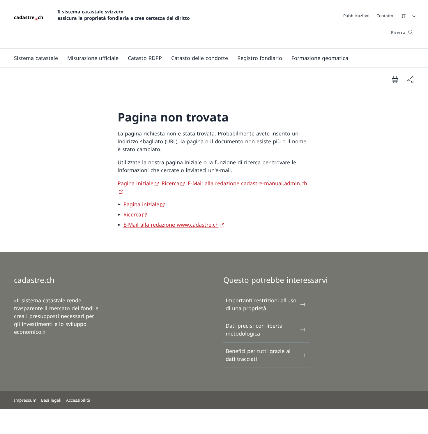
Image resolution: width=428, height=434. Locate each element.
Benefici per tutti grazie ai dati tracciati (258, 354)
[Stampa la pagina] (394, 79)
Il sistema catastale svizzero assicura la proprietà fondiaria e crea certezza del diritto (123, 14)
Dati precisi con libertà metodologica (254, 329)
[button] (36, 58)
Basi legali (51, 400)
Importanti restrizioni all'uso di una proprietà (261, 304)
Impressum (25, 400)
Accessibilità (78, 400)
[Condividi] (410, 79)
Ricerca (170, 183)
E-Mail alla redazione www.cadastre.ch (171, 224)
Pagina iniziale (135, 183)
